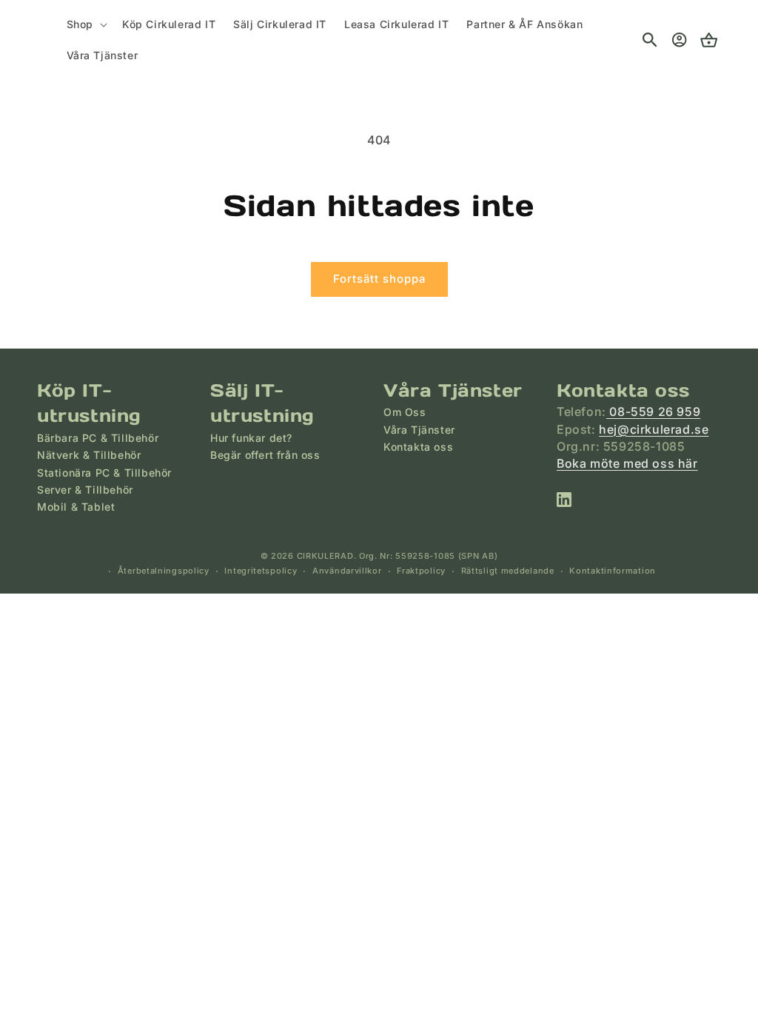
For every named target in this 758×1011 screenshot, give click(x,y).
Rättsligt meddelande (507, 570)
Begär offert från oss (265, 455)
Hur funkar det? (251, 437)
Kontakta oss (418, 446)
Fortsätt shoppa (379, 279)
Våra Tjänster (419, 429)
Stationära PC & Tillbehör (104, 472)
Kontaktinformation (612, 570)
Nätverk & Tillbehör (89, 455)
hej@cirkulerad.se (653, 429)
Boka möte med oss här (627, 463)
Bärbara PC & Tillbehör (97, 437)
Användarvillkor (347, 570)
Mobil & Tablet (76, 506)
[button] (85, 24)
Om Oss (404, 412)
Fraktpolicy (421, 570)
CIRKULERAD (325, 556)
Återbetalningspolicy (163, 570)
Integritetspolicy (260, 570)
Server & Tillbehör (85, 489)
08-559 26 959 (653, 411)
